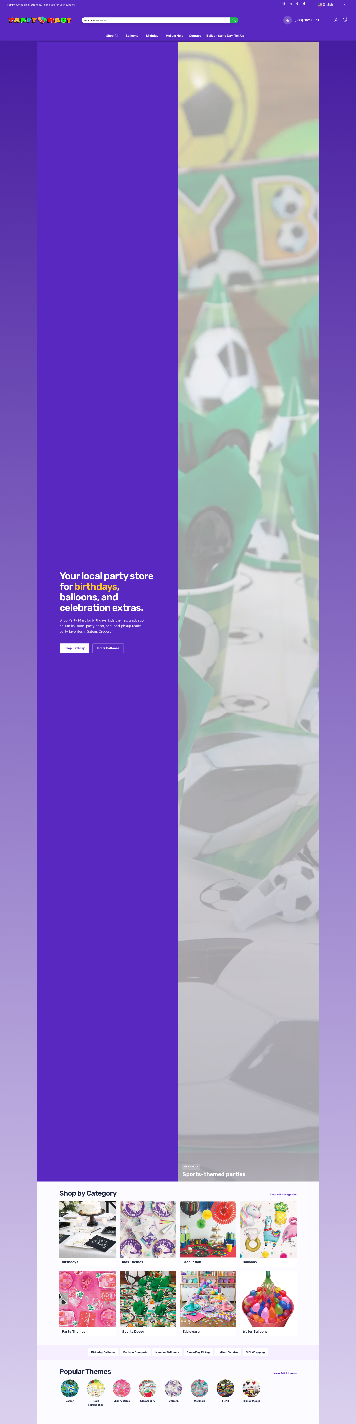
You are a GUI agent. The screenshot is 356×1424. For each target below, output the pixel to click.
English (327, 4)
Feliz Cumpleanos (95, 1402)
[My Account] (336, 20)
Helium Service (227, 1352)
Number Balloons (167, 1352)
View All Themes (285, 1373)
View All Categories (283, 1194)
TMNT (225, 1401)
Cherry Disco (121, 1401)
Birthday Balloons (103, 1352)
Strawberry (147, 1401)
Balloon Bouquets (135, 1352)
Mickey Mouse (251, 1401)
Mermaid (199, 1401)
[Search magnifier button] (234, 20)
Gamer (69, 1401)
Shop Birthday (75, 648)
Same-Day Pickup (198, 1352)
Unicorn (174, 1401)
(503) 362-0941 (306, 20)
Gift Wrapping (255, 1352)
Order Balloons (108, 648)
